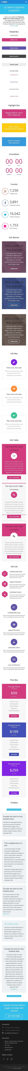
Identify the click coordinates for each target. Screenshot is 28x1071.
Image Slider (14, 64)
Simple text (14, 40)
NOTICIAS (7, 1045)
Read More (6, 914)
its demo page (14, 25)
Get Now (14, 716)
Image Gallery (14, 56)
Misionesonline (17, 1068)
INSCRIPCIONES (9, 1047)
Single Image (14, 48)
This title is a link (11, 924)
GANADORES (8, 1049)
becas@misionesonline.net (11, 1033)
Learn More (14, 268)
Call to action (14, 477)
